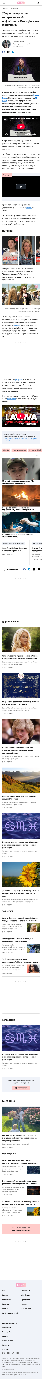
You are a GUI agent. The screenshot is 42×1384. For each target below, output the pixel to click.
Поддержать (23, 1088)
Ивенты (5, 1336)
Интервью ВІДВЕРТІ (9, 1323)
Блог (4, 1309)
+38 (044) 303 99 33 (21, 1230)
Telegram (7, 438)
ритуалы (18, 379)
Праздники (25, 1300)
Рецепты (5, 1304)
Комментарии (12, 569)
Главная (5, 9)
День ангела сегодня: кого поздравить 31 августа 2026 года (20, 797)
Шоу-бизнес (14, 9)
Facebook (14, 438)
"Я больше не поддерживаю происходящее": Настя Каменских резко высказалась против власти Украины (20, 962)
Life (3, 1290)
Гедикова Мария (18, 42)
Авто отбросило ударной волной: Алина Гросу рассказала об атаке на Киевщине (19, 657)
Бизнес (5, 1295)
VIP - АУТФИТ (26, 1309)
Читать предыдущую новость (13, 543)
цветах (29, 207)
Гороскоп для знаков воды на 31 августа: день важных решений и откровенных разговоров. (20, 845)
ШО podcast (6, 1328)
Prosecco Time (7, 1332)
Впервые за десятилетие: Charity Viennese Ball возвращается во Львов (20, 703)
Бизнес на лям (7, 1341)
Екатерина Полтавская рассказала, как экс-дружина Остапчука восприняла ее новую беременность (19, 1138)
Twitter (27, 438)
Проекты (24, 1290)
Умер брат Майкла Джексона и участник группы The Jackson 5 (14, 551)
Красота (24, 1304)
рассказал (11, 398)
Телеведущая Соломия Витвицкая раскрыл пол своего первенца (17, 940)
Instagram (33, 438)
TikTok (7, 441)
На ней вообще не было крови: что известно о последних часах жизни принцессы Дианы (17, 750)
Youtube (21, 438)
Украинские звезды (19, 450)
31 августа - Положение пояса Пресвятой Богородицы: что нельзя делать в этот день (20, 893)
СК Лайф (6, 450)
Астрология (6, 1300)
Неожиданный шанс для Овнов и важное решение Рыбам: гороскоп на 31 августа (20, 1182)
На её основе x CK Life (10, 1313)
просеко (16, 325)
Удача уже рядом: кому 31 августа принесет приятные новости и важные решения (19, 1163)
